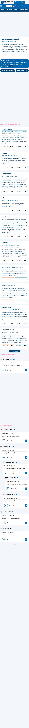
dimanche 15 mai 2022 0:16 (8, 450)
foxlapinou (6, 359)
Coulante (5, 243)
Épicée (15, 10)
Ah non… (4, 217)
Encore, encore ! (14, 351)
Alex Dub (5, 512)
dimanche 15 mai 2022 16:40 (10, 498)
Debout (4, 198)
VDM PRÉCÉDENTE (7, 70)
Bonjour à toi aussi (8, 330)
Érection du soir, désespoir (10, 39)
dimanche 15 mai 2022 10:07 (12, 481)
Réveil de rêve (6, 174)
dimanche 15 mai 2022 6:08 (8, 515)
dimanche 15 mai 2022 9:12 (8, 363)
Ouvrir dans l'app (19, 2)
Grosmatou (8, 494)
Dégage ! (5, 153)
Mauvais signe (6, 307)
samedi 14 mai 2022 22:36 (7, 433)
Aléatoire (9, 10)
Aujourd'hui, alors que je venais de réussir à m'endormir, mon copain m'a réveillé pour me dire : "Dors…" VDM (13, 205)
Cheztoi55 (5, 446)
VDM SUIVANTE (22, 70)
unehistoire (6, 430)
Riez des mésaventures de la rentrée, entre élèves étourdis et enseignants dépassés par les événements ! (14, 63)
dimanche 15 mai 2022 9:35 (8, 532)
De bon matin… (7, 129)
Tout (2, 10)
